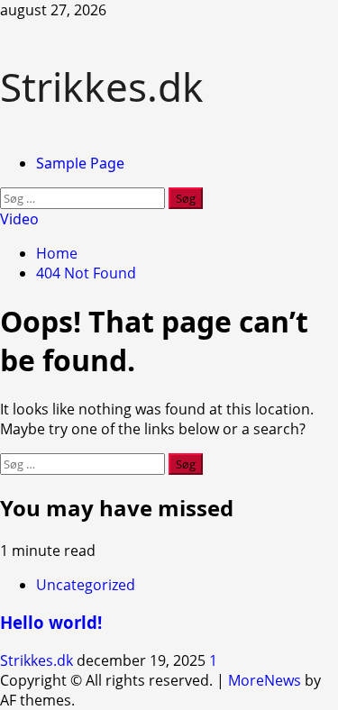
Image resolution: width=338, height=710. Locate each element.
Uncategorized (85, 585)
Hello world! (51, 622)
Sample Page (80, 163)
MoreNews (264, 680)
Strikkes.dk (102, 86)
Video (19, 219)
